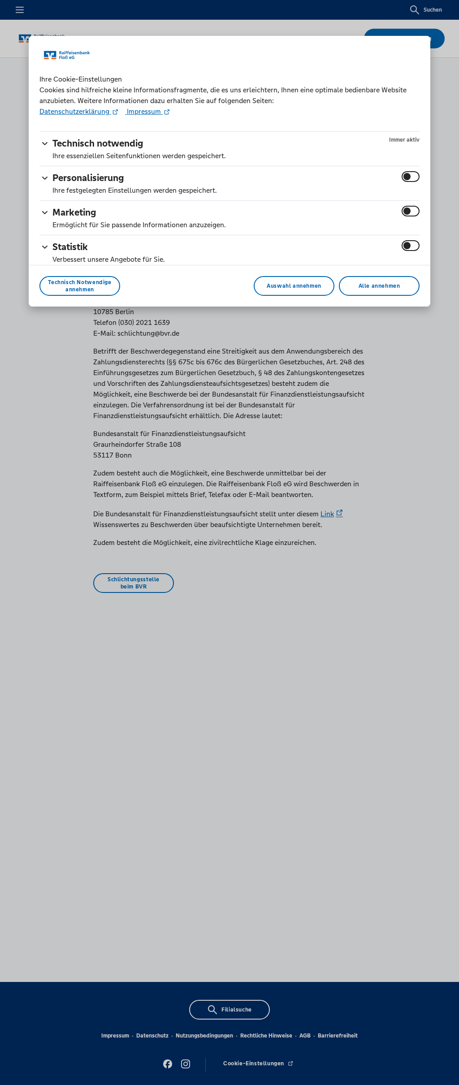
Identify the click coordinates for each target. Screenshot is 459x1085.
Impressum (144, 111)
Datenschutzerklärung (75, 111)
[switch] (411, 176)
